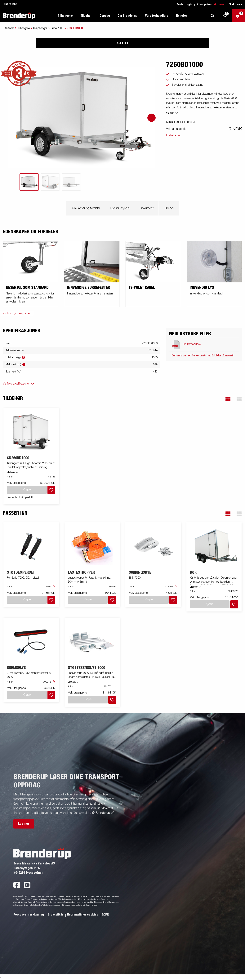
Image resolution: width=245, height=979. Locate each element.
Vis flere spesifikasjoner (16, 383)
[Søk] (212, 16)
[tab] (29, 182)
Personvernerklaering (29, 914)
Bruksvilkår (56, 914)
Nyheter (181, 15)
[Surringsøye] (153, 546)
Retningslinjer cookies (83, 914)
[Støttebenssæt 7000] (92, 641)
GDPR (105, 914)
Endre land (10, 4)
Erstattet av (173, 135)
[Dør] (214, 546)
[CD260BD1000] (31, 431)
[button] (227, 399)
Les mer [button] (23, 823)
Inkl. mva (218, 4)
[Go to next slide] (151, 118)
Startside (9, 28)
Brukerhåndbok (192, 344)
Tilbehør (168, 208)
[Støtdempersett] (31, 546)
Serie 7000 (57, 28)
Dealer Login (184, 4)
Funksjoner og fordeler (85, 208)
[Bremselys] (31, 641)
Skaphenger (40, 28)
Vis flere (11, 472)
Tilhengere (24, 28)
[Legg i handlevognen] (51, 490)
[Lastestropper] (92, 546)
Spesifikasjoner (120, 208)
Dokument (147, 208)
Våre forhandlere (156, 15)
